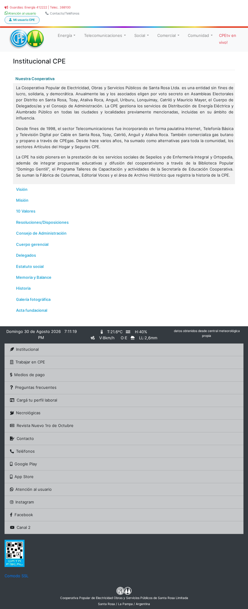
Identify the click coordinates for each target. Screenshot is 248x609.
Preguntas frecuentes (36, 387)
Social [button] (139, 35)
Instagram (24, 502)
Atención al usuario (33, 489)
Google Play (26, 463)
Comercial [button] (166, 35)
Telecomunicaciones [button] (103, 35)
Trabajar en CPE (30, 362)
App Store (24, 476)
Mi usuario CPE (24, 19)
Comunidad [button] (198, 35)
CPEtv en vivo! (227, 39)
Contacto (25, 438)
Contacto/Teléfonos (64, 13)
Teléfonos (25, 451)
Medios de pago (29, 374)
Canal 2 (24, 527)
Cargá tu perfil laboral (37, 400)
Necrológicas (28, 412)
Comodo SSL (16, 575)
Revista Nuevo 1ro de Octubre (45, 425)
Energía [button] (65, 35)
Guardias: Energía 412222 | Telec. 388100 (40, 7)
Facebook (24, 514)
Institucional (27, 349)
